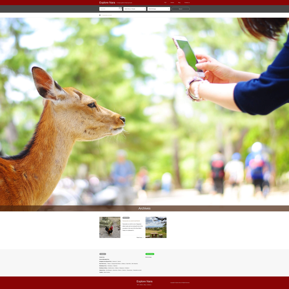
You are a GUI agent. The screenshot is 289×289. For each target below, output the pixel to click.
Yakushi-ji (115, 265)
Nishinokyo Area (102, 265)
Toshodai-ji (110, 265)
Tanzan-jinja (129, 270)
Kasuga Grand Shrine (116, 263)
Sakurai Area (102, 270)
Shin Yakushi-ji (135, 263)
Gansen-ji (115, 261)
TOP (165, 2)
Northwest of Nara (103, 268)
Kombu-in (127, 268)
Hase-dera (115, 270)
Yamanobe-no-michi (137, 270)
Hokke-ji (117, 268)
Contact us (187, 2)
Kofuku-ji (123, 263)
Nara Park (128, 263)
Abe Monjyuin (109, 270)
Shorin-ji (124, 270)
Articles (172, 2)
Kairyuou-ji (122, 268)
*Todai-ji (109, 263)
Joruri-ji (119, 261)
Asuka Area (101, 257)
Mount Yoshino (107, 272)
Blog (179, 2)
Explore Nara (144, 281)
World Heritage (148, 257)
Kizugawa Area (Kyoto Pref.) (105, 261)
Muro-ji (119, 270)
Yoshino (101, 272)
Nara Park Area (102, 263)
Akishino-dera (111, 268)
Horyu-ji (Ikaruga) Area (104, 259)
